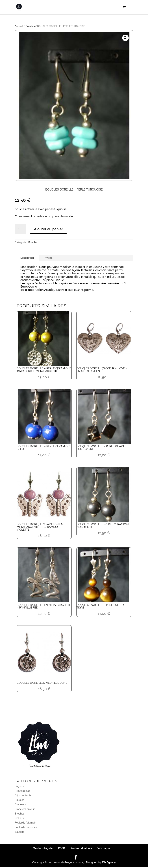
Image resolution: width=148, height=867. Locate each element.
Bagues (19, 786)
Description (27, 257)
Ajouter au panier (48, 229)
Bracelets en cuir (25, 809)
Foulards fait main (25, 822)
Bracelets (20, 804)
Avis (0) (49, 257)
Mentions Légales (43, 848)
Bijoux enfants (23, 795)
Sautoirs (19, 831)
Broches (19, 813)
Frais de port (104, 848)
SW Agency (109, 862)
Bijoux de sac (22, 790)
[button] (125, 38)
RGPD (61, 848)
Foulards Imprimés (26, 827)
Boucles (30, 26)
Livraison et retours (81, 848)
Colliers (19, 818)
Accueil (19, 26)
